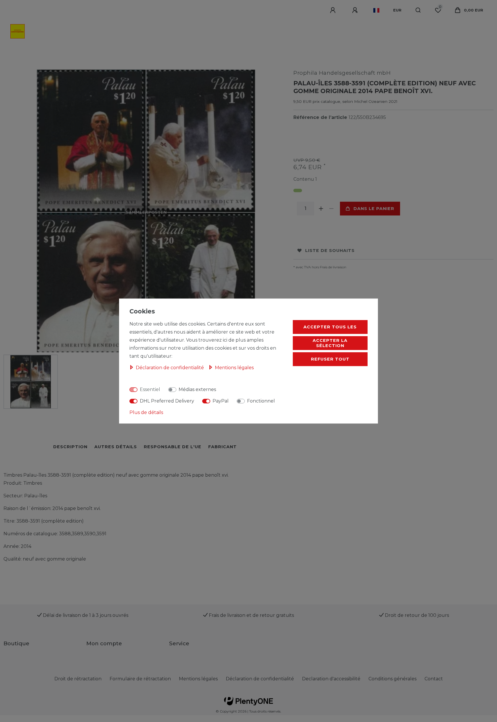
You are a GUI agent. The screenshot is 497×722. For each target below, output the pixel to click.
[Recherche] (418, 10)
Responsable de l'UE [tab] (172, 446)
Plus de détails (146, 412)
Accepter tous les (330, 327)
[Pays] (376, 10)
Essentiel (150, 389)
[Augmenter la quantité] (321, 208)
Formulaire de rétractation (140, 678)
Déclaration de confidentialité (260, 678)
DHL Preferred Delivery (167, 401)
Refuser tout (330, 359)
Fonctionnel (261, 401)
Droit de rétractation (78, 678)
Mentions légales (198, 678)
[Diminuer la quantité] (331, 208)
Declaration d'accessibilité (331, 678)
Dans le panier (373, 208)
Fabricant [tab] (222, 446)
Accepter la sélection (330, 343)
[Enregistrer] (355, 10)
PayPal (221, 401)
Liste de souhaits (330, 250)
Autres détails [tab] (115, 446)
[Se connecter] (333, 10)
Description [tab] (70, 446)
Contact (434, 678)
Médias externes (197, 389)
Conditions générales (392, 678)
